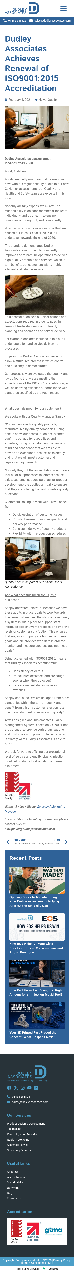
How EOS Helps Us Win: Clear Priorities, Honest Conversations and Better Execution (36, 948)
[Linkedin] (36, 1088)
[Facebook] (9, 1088)
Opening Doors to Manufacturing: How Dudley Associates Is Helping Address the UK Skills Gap (34, 901)
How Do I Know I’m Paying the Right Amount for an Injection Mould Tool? (36, 992)
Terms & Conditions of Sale (37, 1262)
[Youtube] (29, 1088)
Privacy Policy (61, 1260)
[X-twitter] (16, 1088)
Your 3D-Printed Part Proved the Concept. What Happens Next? (32, 1034)
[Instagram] (23, 1088)
